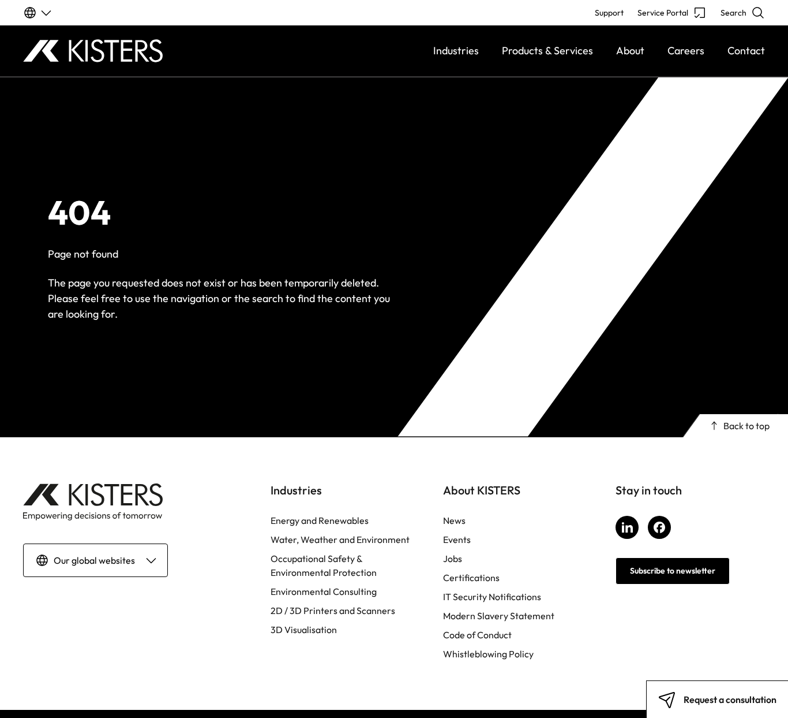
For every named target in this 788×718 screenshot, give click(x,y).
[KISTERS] (116, 50)
